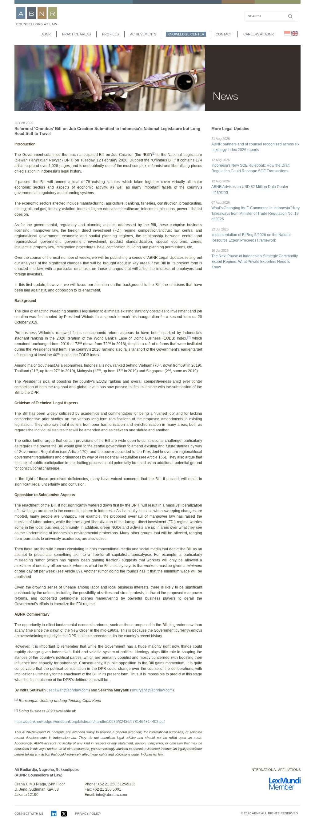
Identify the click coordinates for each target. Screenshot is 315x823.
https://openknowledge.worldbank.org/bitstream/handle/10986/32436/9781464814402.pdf (89, 721)
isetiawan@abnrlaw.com (68, 690)
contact (224, 34)
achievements (143, 34)
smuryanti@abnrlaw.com (152, 690)
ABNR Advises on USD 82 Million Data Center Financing (249, 186)
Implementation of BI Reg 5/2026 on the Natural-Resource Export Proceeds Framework (251, 234)
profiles (110, 34)
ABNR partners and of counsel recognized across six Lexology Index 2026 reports (255, 144)
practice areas (76, 34)
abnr (46, 34)
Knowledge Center (186, 34)
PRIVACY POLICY (88, 813)
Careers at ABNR (258, 34)
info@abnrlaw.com (111, 794)
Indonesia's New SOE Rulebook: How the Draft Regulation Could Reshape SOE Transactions (250, 165)
